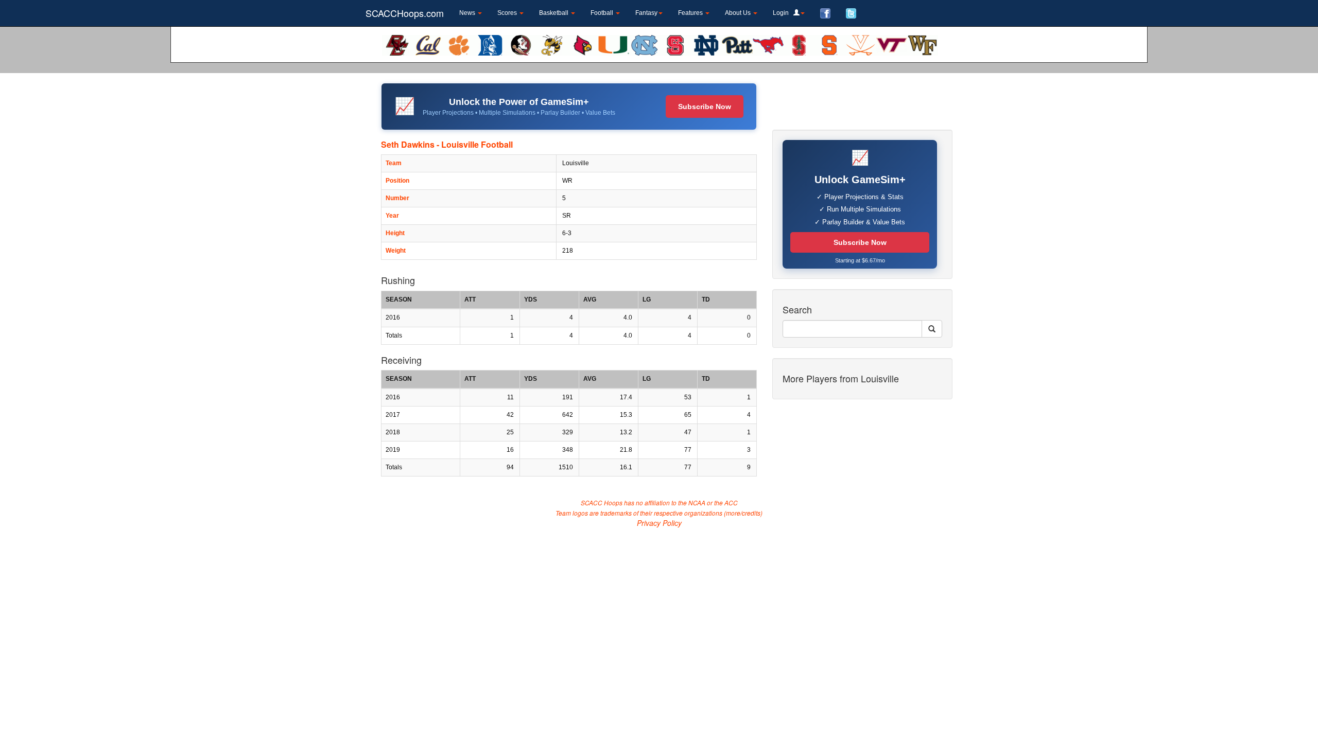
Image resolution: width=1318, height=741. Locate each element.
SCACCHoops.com (405, 13)
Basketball (554, 12)
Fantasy (646, 12)
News (468, 12)
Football (603, 12)
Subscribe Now (704, 106)
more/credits (743, 512)
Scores (507, 12)
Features (691, 12)
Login (783, 12)
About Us (738, 12)
